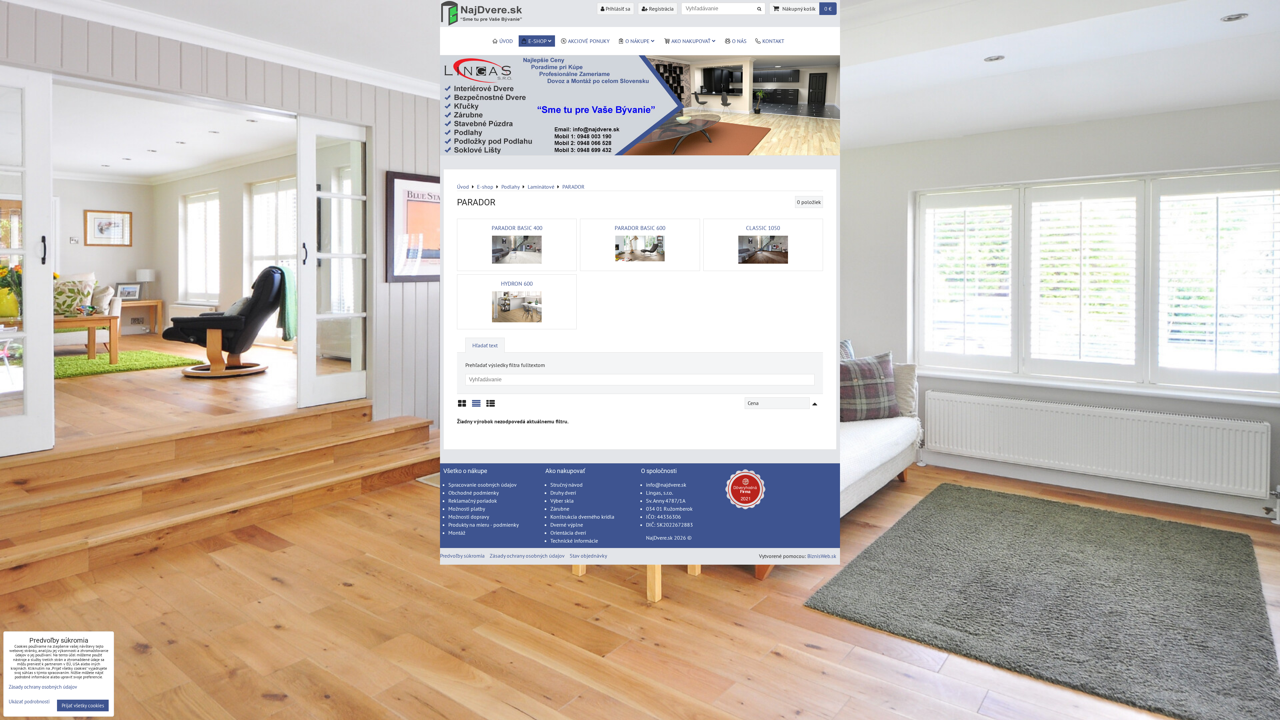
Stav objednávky (588, 555)
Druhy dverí (563, 492)
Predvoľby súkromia (462, 555)
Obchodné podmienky (473, 492)
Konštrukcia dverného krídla (582, 516)
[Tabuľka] (491, 406)
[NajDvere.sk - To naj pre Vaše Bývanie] (640, 153)
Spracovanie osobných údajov (482, 484)
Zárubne (559, 508)
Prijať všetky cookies (83, 705)
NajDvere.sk (659, 537)
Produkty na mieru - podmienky (483, 524)
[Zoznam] (476, 406)
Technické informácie (574, 540)
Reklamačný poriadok (472, 500)
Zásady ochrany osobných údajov (527, 555)
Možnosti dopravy (468, 516)
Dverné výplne (566, 524)
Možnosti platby (466, 508)
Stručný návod (566, 484)
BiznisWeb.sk (821, 556)
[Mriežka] (462, 406)
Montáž (456, 532)
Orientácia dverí (568, 532)
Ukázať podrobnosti (29, 702)
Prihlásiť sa (617, 8)
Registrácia (661, 8)
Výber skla (562, 500)
